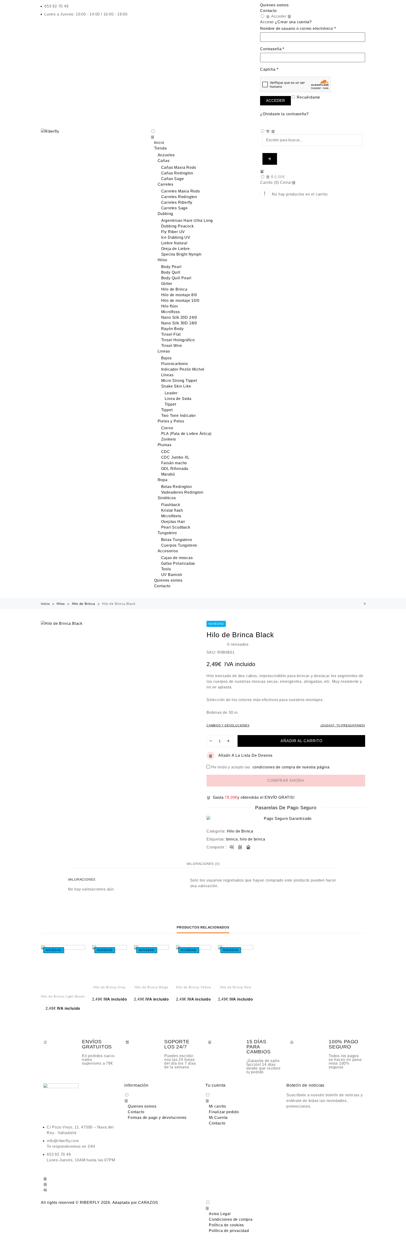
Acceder (278, 16)
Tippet (170, 404)
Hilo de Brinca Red (235, 987)
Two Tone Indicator (178, 416)
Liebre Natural (174, 243)
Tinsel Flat (171, 334)
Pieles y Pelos (171, 421)
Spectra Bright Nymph (181, 254)
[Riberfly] (93, 131)
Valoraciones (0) (203, 864)
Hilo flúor (169, 306)
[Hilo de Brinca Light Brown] (63, 967)
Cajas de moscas (177, 558)
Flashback (170, 505)
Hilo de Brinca (174, 289)
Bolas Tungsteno (176, 540)
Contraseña (272, 49)
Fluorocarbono (174, 364)
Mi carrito (217, 1106)
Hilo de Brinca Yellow (193, 987)
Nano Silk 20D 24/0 (179, 317)
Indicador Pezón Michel (183, 369)
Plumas (165, 445)
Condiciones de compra (231, 1219)
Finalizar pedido (224, 1112)
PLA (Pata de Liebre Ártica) (186, 434)
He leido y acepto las (270, 767)
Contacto (268, 11)
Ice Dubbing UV (175, 237)
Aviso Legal (220, 1214)
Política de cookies (226, 1225)
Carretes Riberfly (177, 202)
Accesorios (168, 551)
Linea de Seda (178, 399)
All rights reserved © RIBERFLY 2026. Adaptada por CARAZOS (99, 1203)
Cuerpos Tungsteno (179, 545)
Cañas (164, 161)
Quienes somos (274, 5)
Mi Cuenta (218, 1118)
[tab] (203, 863)
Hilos (162, 260)
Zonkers (168, 439)
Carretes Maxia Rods (180, 191)
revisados (238, 644)
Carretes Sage (174, 208)
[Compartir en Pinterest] (248, 847)
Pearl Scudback (175, 527)
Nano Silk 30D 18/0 (179, 323)
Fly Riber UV (173, 232)
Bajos (166, 358)
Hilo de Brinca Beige (151, 987)
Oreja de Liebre (175, 249)
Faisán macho (174, 463)
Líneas (167, 375)
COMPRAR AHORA (285, 781)
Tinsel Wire (171, 346)
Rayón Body (172, 329)
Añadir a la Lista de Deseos (245, 755)
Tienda (160, 148)
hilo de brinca (252, 839)
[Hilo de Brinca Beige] (151, 962)
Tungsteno (167, 533)
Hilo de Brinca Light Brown (63, 996)
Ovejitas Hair (173, 522)
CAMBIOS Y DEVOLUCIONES (228, 725)
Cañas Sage (172, 179)
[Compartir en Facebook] (231, 847)
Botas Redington (176, 487)
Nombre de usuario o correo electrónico (298, 29)
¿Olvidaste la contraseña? (284, 114)
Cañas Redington (177, 173)
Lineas (164, 351)
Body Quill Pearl (176, 278)
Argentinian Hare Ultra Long (187, 221)
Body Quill (170, 272)
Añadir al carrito (301, 741)
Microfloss (170, 312)
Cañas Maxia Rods (178, 167)
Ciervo (167, 428)
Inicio (159, 143)
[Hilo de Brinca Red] (365, 604)
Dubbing (165, 214)
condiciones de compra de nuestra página (291, 767)
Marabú (168, 474)
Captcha (269, 69)
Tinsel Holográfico (178, 340)
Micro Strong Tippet (179, 381)
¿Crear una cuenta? (293, 22)
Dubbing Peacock (177, 226)
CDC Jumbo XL (175, 457)
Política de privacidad (229, 1231)
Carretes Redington (179, 197)
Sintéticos (167, 498)
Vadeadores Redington (182, 492)
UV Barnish (171, 575)
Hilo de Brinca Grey (109, 987)
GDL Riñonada (174, 469)
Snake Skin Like (176, 386)
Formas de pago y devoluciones (157, 1118)
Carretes (165, 184)
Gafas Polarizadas (178, 563)
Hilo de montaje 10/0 (180, 301)
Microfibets (171, 516)
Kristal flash (172, 510)
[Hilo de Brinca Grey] (109, 962)
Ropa (163, 480)
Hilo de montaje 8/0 (179, 295)
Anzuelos (166, 155)
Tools (166, 569)
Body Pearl (171, 267)
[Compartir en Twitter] (240, 847)
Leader (171, 393)
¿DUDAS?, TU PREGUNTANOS (342, 725)
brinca (232, 839)
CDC (165, 452)
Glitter (166, 284)
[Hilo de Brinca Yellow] (193, 962)
